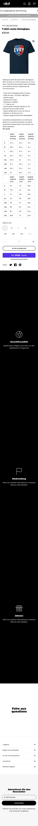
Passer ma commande (11, 750)
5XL (30, 234)
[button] (33, 241)
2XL (5, 234)
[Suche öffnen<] (24, 4)
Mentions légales (9, 766)
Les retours (6, 761)
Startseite (5, 19)
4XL (21, 234)
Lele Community (12, 25)
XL (25, 228)
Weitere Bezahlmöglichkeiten (19, 259)
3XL (13, 234)
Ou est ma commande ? (11, 755)
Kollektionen (14, 19)
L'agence (6, 744)
